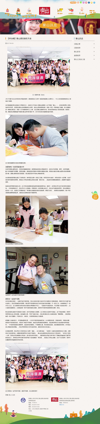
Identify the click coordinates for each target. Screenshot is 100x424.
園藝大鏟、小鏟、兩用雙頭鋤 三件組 (92, 13)
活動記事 (77, 44)
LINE (81, 2)
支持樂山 (70, 13)
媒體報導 (77, 55)
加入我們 (81, 13)
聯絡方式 (61, 404)
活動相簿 (77, 48)
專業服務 (18, 13)
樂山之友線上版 (79, 59)
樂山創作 (60, 13)
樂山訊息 (29, 13)
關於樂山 (7, 13)
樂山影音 (77, 51)
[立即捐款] (95, 195)
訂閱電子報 (73, 2)
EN (78, 2)
